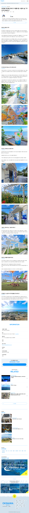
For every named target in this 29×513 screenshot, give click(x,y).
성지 (11, 450)
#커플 (2, 11)
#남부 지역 (7, 11)
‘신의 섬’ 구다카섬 (13, 385)
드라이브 (17, 450)
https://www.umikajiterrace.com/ (7, 344)
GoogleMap (17, 333)
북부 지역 (22, 503)
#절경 (13, 11)
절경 (13, 450)
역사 (6, 450)
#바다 (11, 11)
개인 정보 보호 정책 (5, 506)
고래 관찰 (3, 450)
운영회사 (9, 506)
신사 (19, 450)
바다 (25, 450)
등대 (16, 503)
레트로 (16, 500)
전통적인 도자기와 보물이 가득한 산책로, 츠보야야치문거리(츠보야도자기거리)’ (18, 394)
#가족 (4, 11)
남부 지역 (20, 500)
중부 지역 (3, 452)
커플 (22, 450)
